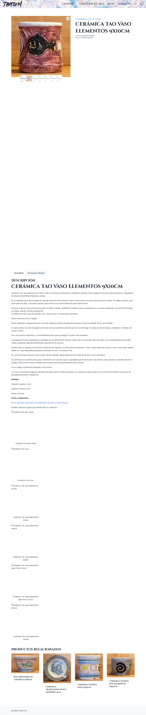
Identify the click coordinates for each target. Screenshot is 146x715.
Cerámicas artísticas (88, 19)
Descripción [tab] (19, 273)
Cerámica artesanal (87, 37)
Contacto (124, 3)
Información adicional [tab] (36, 273)
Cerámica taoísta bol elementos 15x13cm (119, 684)
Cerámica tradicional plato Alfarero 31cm (56, 689)
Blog (110, 3)
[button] (68, 18)
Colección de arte (91, 3)
